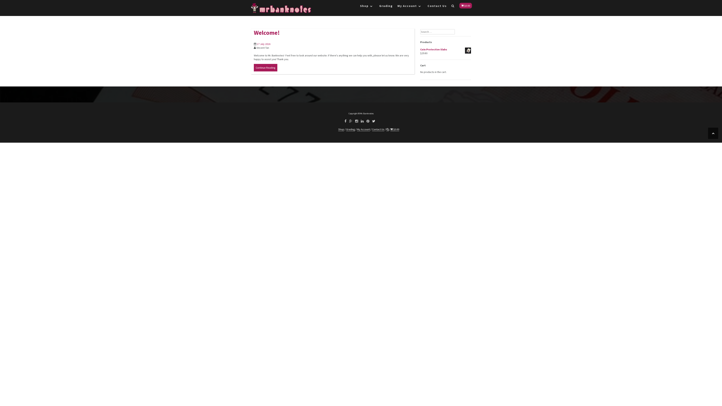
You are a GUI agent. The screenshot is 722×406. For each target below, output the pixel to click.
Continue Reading (265, 67)
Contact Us (437, 6)
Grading (386, 6)
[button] (453, 6)
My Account (407, 6)
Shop (364, 6)
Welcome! (267, 32)
